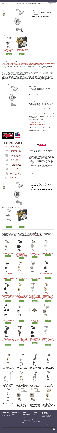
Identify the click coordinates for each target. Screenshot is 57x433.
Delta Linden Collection (13, 64)
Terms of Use (24, 425)
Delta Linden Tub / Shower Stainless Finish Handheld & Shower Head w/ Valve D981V (8, 394)
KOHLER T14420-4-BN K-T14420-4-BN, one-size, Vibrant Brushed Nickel (8, 253)
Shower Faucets (26, 64)
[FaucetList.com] (5, 3)
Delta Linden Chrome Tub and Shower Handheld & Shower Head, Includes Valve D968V (22, 360)
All (13, 63)
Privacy (23, 424)
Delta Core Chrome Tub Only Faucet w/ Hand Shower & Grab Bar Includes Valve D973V (8, 377)
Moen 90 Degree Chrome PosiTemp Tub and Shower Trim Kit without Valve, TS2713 (21, 318)
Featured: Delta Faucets (32, 3)
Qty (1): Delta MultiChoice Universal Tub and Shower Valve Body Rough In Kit (22, 50)
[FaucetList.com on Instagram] (7, 415)
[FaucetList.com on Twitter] (3, 415)
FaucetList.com (7, 428)
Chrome (21, 63)
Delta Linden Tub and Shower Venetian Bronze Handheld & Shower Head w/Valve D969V (35, 360)
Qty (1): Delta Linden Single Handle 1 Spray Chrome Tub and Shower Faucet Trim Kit (9, 50)
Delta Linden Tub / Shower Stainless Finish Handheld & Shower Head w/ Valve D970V (48, 360)
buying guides (34, 235)
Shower (23, 3)
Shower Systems (17, 3)
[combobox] (52, 3)
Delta (33, 9)
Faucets (11, 3)
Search (23, 422)
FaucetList (10, 139)
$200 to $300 (8, 63)
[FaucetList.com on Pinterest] (6, 415)
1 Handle (11, 63)
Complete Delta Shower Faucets (28, 63)
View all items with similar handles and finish (37, 124)
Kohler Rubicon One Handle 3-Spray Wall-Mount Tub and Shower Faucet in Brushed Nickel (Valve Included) (48, 318)
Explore (39, 3)
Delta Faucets (7, 64)
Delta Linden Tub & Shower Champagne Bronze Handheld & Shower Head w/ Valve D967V (8, 360)
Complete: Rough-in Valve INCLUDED (38, 63)
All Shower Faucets (17, 63)
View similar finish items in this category (37, 122)
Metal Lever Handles (20, 64)
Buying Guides (43, 3)
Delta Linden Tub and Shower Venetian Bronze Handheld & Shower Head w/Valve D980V (48, 377)
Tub (26, 3)
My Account (14, 414)
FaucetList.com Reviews (26, 420)
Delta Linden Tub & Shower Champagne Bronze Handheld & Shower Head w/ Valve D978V (22, 377)
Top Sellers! (43, 130)
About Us (23, 418)
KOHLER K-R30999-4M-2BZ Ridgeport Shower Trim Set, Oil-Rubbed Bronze (47, 274)
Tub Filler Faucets (43, 64)
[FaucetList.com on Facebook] (4, 415)
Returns (13, 417)
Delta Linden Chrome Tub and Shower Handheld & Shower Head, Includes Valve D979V (35, 377)
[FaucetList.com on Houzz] (9, 415)
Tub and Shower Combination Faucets (34, 64)
